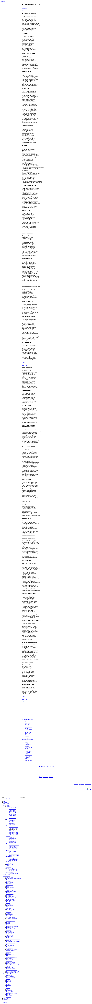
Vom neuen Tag (10, 894)
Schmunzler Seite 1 (13, 827)
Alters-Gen (8, 997)
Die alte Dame (9, 967)
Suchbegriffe (3, 797)
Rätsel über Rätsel (10, 954)
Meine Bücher (28, 732)
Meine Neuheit (28, 727)
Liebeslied (8, 901)
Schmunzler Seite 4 (13, 830)
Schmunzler (27, 744)
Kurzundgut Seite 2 (13, 859)
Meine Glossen (28, 729)
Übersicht (24, 8)
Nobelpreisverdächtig (11, 977)
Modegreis (8, 952)
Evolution (8, 994)
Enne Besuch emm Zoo (11, 970)
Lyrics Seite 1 (12, 820)
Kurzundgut (27, 751)
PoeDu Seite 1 (12, 851)
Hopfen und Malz (10, 937)
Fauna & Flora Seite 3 (14, 847)
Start (26, 722)
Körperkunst (9, 980)
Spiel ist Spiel (9, 948)
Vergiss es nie (9, 879)
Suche (26, 734)
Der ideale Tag (9, 927)
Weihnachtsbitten (10, 887)
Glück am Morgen (10, 968)
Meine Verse (28, 725)
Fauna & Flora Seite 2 (14, 846)
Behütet (8, 925)
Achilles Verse (28, 758)
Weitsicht (8, 989)
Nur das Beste (9, 959)
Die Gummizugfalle (10, 932)
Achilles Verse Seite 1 (14, 869)
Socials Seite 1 (12, 807)
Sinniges (27, 746)
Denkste (8, 892)
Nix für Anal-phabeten (11, 957)
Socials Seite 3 (12, 810)
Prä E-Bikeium (9, 995)
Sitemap (27, 736)
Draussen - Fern (10, 899)
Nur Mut (8, 903)
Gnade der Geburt (10, 976)
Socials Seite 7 (12, 815)
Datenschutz (50, 766)
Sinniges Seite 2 (12, 838)
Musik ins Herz (9, 885)
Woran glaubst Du (10, 986)
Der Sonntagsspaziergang (12, 926)
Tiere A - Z (27, 756)
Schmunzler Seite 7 (13, 834)
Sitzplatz (8, 923)
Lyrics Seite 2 (12, 821)
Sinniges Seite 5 (12, 842)
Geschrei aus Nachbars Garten (13, 971)
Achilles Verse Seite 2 (14, 870)
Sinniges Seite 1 (12, 837)
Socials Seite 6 (12, 814)
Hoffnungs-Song (10, 909)
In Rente (8, 922)
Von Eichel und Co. (10, 943)
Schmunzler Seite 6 (13, 833)
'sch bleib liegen (10, 945)
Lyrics (26, 743)
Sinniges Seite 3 (12, 840)
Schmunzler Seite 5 (13, 832)
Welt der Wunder (10, 877)
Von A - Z (27, 753)
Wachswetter (9, 913)
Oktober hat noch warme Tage (13, 964)
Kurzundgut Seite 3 (13, 860)
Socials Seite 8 (12, 816)
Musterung (8, 940)
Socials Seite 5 (12, 812)
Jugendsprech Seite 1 (14, 854)
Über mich (27, 723)
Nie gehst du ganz (10, 896)
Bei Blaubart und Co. (11, 928)
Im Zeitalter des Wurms (11, 993)
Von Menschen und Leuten (12, 897)
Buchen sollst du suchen (11, 963)
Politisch (8, 886)
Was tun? (8, 966)
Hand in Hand (9, 914)
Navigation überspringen (27, 719)
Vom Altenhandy (10, 935)
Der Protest (8, 912)
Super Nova (9, 904)
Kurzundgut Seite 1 (13, 858)
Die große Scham (10, 991)
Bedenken (8, 985)
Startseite (3, 1)
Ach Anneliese (9, 910)
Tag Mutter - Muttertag (11, 918)
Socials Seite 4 (12, 811)
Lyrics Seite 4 (12, 824)
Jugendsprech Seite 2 (14, 855)
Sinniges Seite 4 (12, 841)
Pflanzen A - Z (28, 755)
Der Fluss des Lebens (11, 891)
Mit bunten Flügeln (10, 900)
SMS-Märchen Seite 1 (14, 873)
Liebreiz (8, 988)
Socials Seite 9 (12, 818)
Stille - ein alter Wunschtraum (13, 939)
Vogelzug (8, 888)
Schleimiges (9, 990)
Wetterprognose (9, 936)
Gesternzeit (8, 883)
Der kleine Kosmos (10, 934)
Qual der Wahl (9, 890)
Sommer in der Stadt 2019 (12, 949)
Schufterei (8, 906)
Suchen (22, 797)
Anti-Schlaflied (9, 895)
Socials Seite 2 (12, 809)
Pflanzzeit (8, 955)
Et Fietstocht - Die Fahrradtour (13, 941)
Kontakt (76, 784)
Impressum (41, 766)
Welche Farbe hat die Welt (12, 972)
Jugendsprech (28, 749)
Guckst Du (8, 930)
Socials (26, 742)
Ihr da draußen (9, 882)
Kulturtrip (8, 946)
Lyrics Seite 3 (12, 823)
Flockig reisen (9, 905)
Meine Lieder (28, 728)
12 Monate (27, 752)
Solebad (8, 984)
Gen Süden (8, 908)
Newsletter (27, 733)
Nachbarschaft (9, 958)
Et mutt (8, 979)
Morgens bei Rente (10, 950)
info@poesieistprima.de (46, 777)
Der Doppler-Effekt (10, 921)
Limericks (27, 757)
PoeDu (26, 748)
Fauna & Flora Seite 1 (14, 845)
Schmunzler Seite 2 (13, 828)
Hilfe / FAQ (27, 724)
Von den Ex (9, 961)
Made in (8, 982)
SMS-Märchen (28, 760)
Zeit (7, 944)
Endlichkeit (9, 975)
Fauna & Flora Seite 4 (14, 849)
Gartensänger (9, 931)
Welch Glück (9, 915)
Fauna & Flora (28, 747)
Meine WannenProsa (29, 731)
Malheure (8, 953)
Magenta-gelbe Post (10, 962)
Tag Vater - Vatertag (10, 917)
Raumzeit (8, 981)
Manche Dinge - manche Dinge (13, 878)
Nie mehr (8, 881)
